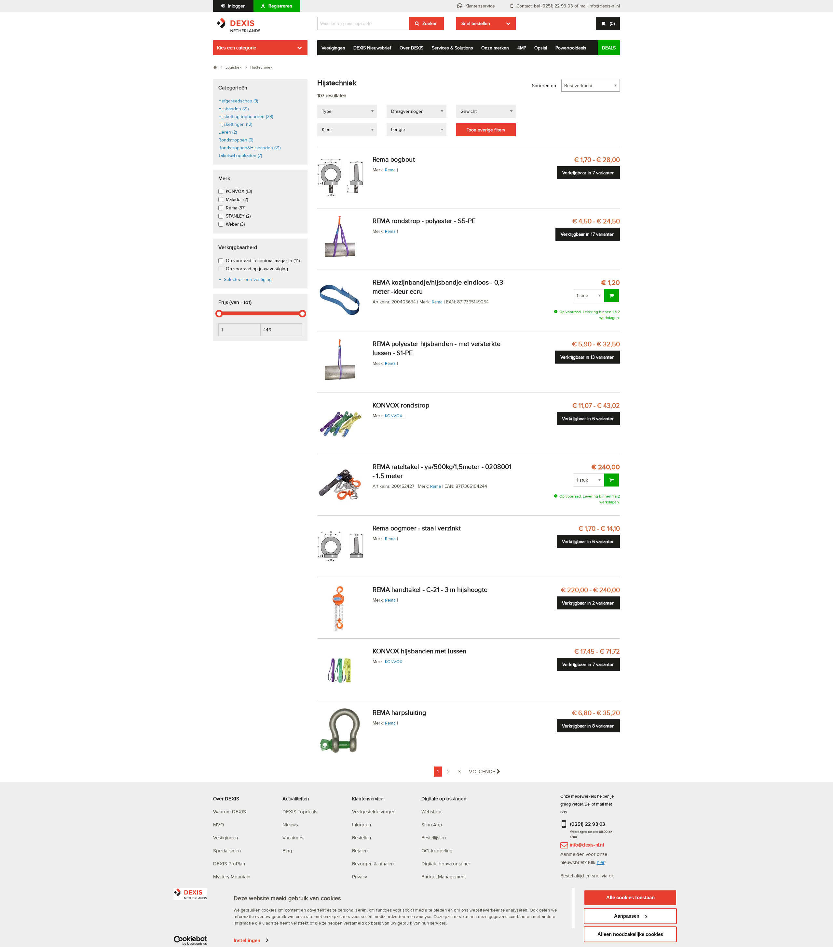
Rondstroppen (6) (235, 140)
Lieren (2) (227, 132)
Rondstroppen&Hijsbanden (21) (249, 147)
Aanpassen (626, 916)
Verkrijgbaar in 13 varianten (587, 357)
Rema (390, 170)
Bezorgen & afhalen (373, 863)
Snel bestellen (475, 23)
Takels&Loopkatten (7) (240, 155)
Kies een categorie (236, 47)
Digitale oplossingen (443, 798)
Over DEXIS (411, 48)
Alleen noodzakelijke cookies (630, 934)
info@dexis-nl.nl (587, 844)
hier (601, 862)
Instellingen (247, 940)
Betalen (360, 850)
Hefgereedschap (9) (238, 101)
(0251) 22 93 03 (587, 823)
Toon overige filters (486, 130)
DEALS (609, 48)
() (612, 23)
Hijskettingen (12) (235, 124)
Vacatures (292, 837)
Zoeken (430, 23)
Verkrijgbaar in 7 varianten (588, 172)
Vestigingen (333, 48)
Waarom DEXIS (229, 811)
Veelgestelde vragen (374, 811)
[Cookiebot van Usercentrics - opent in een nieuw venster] (190, 940)
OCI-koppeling (437, 850)
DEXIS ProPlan (229, 863)
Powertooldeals (570, 48)
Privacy (359, 876)
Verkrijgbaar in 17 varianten (588, 234)
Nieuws (290, 824)
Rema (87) (235, 208)
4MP (521, 48)
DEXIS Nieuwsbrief (372, 48)
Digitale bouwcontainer (445, 863)
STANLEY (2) (238, 216)
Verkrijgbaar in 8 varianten (588, 726)
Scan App (431, 824)
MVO (218, 824)
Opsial (540, 48)
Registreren (280, 6)
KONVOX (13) (239, 191)
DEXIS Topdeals (299, 811)
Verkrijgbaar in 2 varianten (588, 603)
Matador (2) (237, 199)
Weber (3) (235, 224)
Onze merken (495, 48)
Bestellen (361, 837)
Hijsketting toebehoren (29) (245, 116)
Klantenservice (480, 6)
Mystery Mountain (231, 876)
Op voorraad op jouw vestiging (257, 268)
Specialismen (227, 850)
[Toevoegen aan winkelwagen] (611, 295)
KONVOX (393, 416)
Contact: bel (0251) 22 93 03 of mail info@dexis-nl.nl (568, 6)
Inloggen (237, 6)
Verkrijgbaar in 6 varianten (588, 418)
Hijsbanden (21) (233, 108)
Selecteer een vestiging (248, 279)
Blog (287, 850)
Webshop (431, 811)
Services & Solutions (452, 48)
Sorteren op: (544, 85)
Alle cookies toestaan (630, 897)
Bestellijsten (433, 837)
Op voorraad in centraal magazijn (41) (263, 260)
